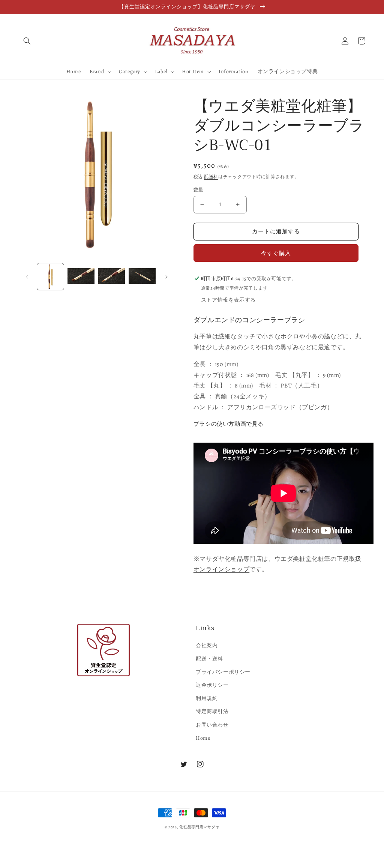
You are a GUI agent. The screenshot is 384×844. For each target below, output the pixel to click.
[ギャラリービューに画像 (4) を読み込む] (142, 276)
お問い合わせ (212, 724)
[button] (27, 41)
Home (203, 738)
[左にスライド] (27, 277)
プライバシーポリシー (223, 672)
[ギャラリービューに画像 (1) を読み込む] (50, 276)
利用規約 (207, 698)
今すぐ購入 (276, 253)
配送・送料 (209, 658)
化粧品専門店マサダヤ (199, 826)
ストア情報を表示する (228, 299)
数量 (199, 189)
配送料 (211, 177)
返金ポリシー (212, 685)
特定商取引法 (212, 711)
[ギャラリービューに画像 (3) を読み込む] (111, 276)
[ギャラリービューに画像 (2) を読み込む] (81, 276)
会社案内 (207, 645)
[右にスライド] (166, 277)
